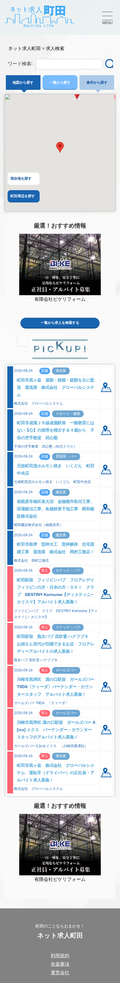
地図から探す (23, 82)
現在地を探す (20, 178)
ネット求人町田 (24, 48)
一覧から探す (60, 82)
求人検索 (55, 48)
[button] (60, 147)
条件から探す (97, 82)
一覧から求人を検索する (60, 323)
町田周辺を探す (22, 196)
